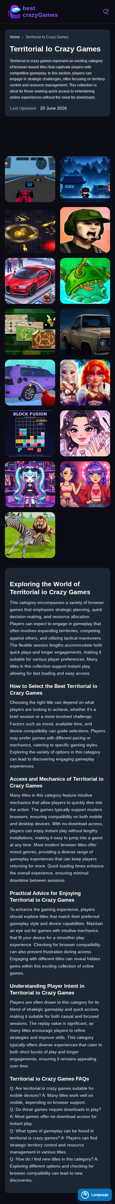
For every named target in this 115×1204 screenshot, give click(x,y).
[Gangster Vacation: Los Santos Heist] (85, 230)
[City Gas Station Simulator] (30, 383)
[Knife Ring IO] (30, 230)
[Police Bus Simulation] (85, 332)
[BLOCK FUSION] (30, 433)
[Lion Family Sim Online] (30, 535)
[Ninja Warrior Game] (85, 179)
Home (15, 37)
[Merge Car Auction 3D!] (30, 281)
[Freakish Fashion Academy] (30, 484)
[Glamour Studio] (85, 433)
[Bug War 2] (30, 332)
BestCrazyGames (33, 11)
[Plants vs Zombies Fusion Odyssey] (85, 281)
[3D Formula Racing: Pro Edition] (30, 179)
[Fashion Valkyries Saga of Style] (85, 383)
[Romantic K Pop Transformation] (85, 484)
